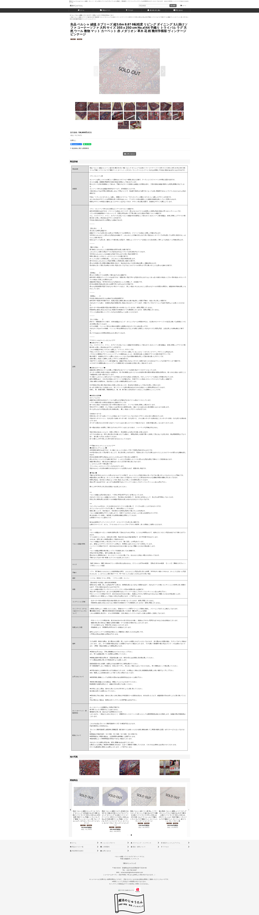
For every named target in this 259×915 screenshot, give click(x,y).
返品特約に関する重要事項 (80, 148)
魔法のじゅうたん (76, 6)
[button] (96, 71)
